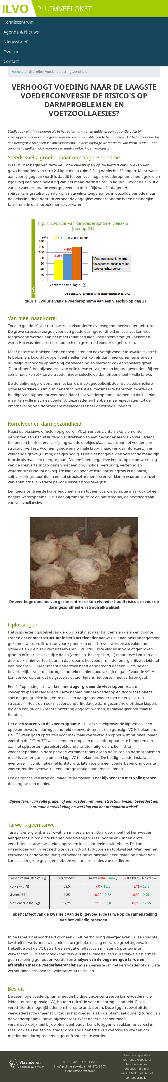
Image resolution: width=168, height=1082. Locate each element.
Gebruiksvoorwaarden (80, 1071)
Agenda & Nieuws (21, 32)
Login (24, 1074)
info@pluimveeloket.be (69, 1066)
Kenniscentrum (19, 22)
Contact (11, 61)
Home (16, 71)
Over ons (12, 52)
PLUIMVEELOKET (64, 8)
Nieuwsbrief (16, 42)
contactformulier (136, 1077)
